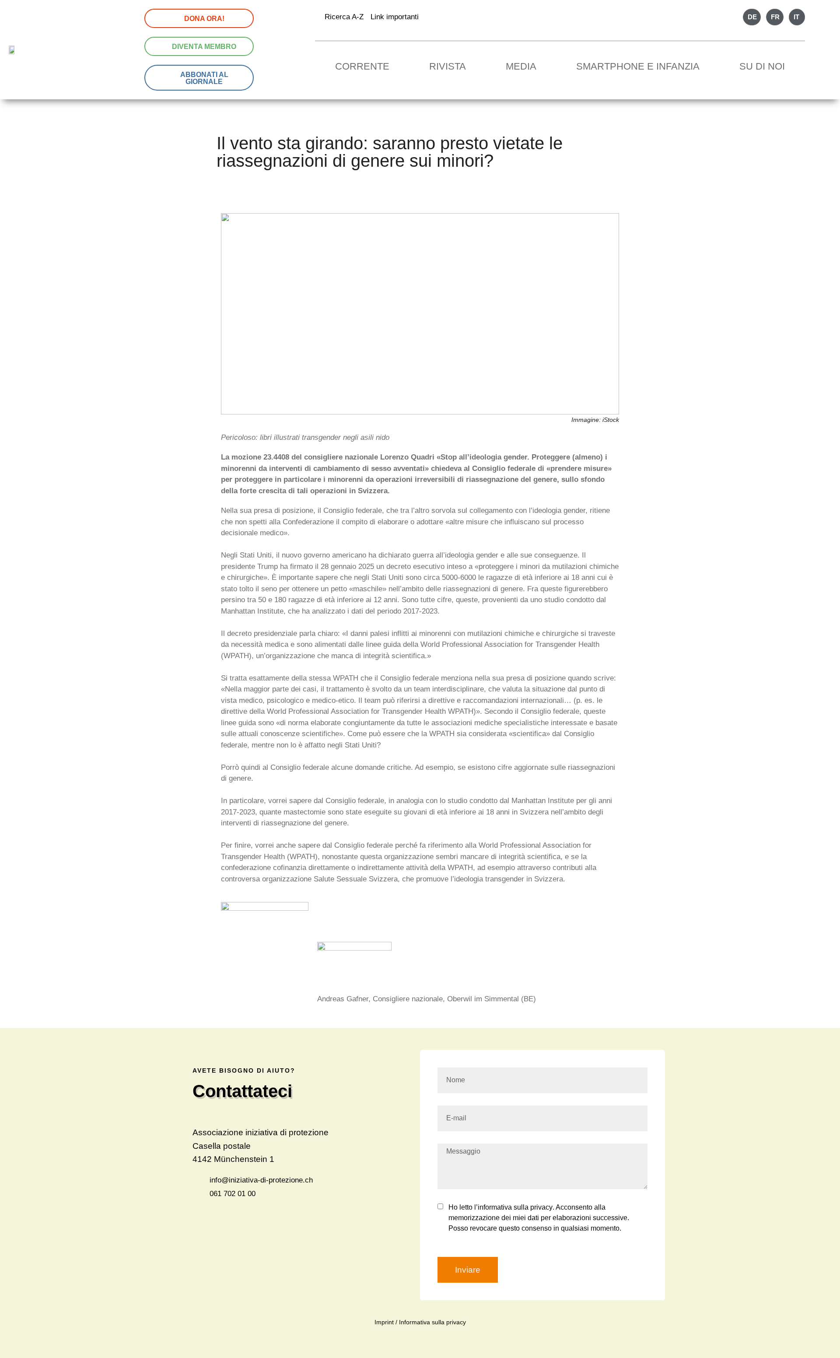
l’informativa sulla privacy (512, 1207)
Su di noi (762, 66)
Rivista (447, 66)
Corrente (362, 66)
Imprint (384, 1322)
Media (521, 66)
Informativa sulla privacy (432, 1322)
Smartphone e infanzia (638, 66)
